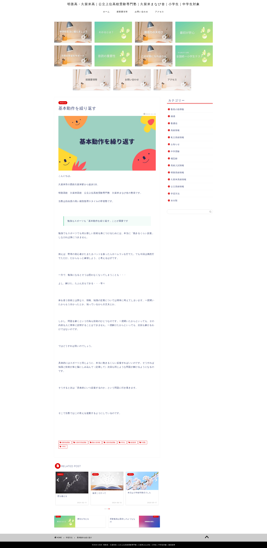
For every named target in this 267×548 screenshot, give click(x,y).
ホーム (106, 11)
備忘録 (174, 158)
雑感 (173, 116)
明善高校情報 (177, 172)
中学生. (122, 442)
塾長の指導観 (177, 109)
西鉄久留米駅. (96, 442)
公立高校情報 (177, 186)
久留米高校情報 (178, 179)
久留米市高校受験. (81, 442)
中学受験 (175, 151)
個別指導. (133, 442)
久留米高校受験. (110, 442)
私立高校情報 (177, 137)
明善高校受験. (65, 442)
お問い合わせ (141, 11)
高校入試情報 (177, 165)
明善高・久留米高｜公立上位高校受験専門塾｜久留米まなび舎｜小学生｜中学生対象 (133, 4)
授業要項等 (122, 11)
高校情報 (175, 130)
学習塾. (143, 442)
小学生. (63, 447)
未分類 (174, 200)
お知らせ (175, 144)
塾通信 (174, 123)
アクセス (159, 11)
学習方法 (63, 103)
